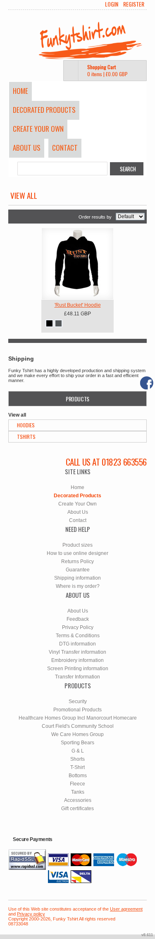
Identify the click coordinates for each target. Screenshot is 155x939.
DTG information (77, 644)
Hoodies (26, 425)
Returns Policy (77, 561)
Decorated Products (44, 110)
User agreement (126, 908)
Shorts (77, 759)
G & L (78, 751)
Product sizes (77, 545)
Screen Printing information (77, 668)
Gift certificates (77, 808)
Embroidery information (77, 660)
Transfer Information (77, 677)
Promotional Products (77, 710)
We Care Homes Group (77, 734)
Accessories (77, 800)
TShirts (26, 436)
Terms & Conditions (78, 635)
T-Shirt (77, 767)
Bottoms (78, 775)
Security (78, 701)
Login (111, 4)
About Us (27, 147)
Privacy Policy (77, 627)
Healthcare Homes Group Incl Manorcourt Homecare (78, 718)
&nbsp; (77, 264)
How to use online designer (77, 553)
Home (20, 91)
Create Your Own (38, 128)
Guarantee (78, 570)
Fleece (77, 784)
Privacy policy (31, 913)
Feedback (78, 619)
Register (133, 4)
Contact (65, 147)
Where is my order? (78, 586)
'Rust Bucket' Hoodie (78, 305)
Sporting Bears (77, 743)
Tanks (77, 792)
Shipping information (77, 578)
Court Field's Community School (78, 726)
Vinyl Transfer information (77, 652)
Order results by (95, 216)
